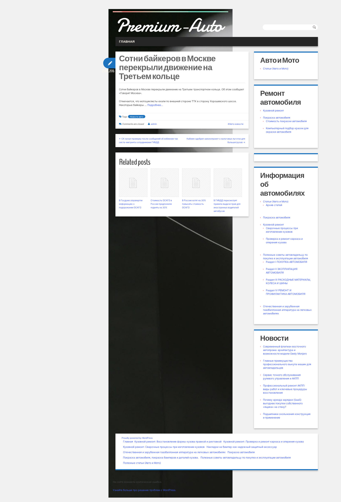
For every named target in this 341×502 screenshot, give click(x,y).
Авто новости (236, 124)
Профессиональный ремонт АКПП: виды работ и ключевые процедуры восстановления (285, 389)
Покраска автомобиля (276, 117)
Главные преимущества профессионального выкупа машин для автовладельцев (287, 364)
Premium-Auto (168, 25)
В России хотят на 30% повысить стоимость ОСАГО (194, 204)
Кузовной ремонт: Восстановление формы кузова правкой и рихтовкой (177, 441)
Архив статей (274, 204)
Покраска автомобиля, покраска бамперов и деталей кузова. (161, 457)
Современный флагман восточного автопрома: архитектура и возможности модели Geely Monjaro (285, 350)
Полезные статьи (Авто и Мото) (142, 462)
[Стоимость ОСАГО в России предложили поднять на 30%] (165, 182)
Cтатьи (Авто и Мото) (275, 68)
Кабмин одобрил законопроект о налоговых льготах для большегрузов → (216, 140)
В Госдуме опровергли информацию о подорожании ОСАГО (130, 204)
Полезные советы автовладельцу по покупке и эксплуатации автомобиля (246, 457)
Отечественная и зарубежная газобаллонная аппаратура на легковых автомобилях (287, 310)
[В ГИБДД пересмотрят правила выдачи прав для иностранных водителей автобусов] (228, 182)
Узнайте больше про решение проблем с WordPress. (144, 490)
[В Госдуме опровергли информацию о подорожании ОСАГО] (133, 182)
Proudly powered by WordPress (137, 438)
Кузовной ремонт (273, 110)
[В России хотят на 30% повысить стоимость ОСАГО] (196, 182)
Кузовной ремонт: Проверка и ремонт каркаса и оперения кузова (263, 441)
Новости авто (136, 117)
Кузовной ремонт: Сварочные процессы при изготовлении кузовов (164, 446)
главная (127, 41)
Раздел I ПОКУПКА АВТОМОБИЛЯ (286, 261)
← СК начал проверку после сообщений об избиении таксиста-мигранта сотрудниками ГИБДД (148, 140)
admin (154, 124)
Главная (128, 441)
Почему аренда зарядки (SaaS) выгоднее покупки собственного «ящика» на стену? (283, 403)
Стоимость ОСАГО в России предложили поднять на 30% (161, 204)
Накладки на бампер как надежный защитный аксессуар (242, 446)
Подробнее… (155, 104)
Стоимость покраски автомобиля (286, 121)
